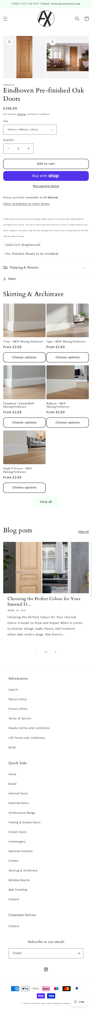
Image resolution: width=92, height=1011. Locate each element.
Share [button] (12, 279)
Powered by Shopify (61, 1003)
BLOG (12, 747)
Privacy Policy (18, 709)
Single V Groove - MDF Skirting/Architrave (17, 470)
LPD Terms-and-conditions (27, 738)
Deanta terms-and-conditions (29, 728)
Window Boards (19, 880)
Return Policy (18, 699)
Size (6, 121)
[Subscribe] (78, 953)
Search (13, 690)
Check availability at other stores (26, 204)
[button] (5, 18)
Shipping (21, 114)
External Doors (19, 803)
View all (46, 502)
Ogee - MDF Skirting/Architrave (66, 341)
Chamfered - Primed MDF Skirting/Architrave (18, 405)
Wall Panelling (18, 890)
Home (12, 774)
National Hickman (21, 851)
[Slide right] (55, 652)
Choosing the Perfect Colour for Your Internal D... (44, 601)
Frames (14, 861)
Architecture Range (22, 813)
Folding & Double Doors (24, 822)
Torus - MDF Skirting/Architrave (23, 341)
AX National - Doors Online (40, 1003)
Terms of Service (20, 718)
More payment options (46, 186)
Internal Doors (18, 793)
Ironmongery (17, 842)
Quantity (8, 140)
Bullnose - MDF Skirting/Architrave (57, 405)
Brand (13, 784)
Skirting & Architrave (23, 870)
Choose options (24, 357)
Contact (14, 899)
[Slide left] (36, 652)
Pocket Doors (18, 832)
